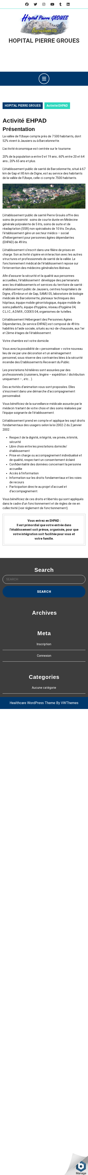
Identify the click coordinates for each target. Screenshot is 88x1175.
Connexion (44, 655)
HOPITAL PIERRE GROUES (44, 40)
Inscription (44, 644)
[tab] (44, 78)
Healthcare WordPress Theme (32, 703)
